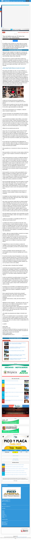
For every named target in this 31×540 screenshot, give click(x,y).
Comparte (15, 40)
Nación (3, 511)
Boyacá (4, 510)
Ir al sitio (15, 480)
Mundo (3, 512)
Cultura (3, 513)
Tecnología (4, 514)
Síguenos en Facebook (15, 455)
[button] (4, 412)
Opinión (6, 516)
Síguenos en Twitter (15, 458)
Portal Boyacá (4, 522)
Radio (4, 517)
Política (3, 516)
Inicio (3, 27)
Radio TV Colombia (5, 523)
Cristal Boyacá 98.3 (5, 524)
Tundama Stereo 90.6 (5, 521)
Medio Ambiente (5, 515)
